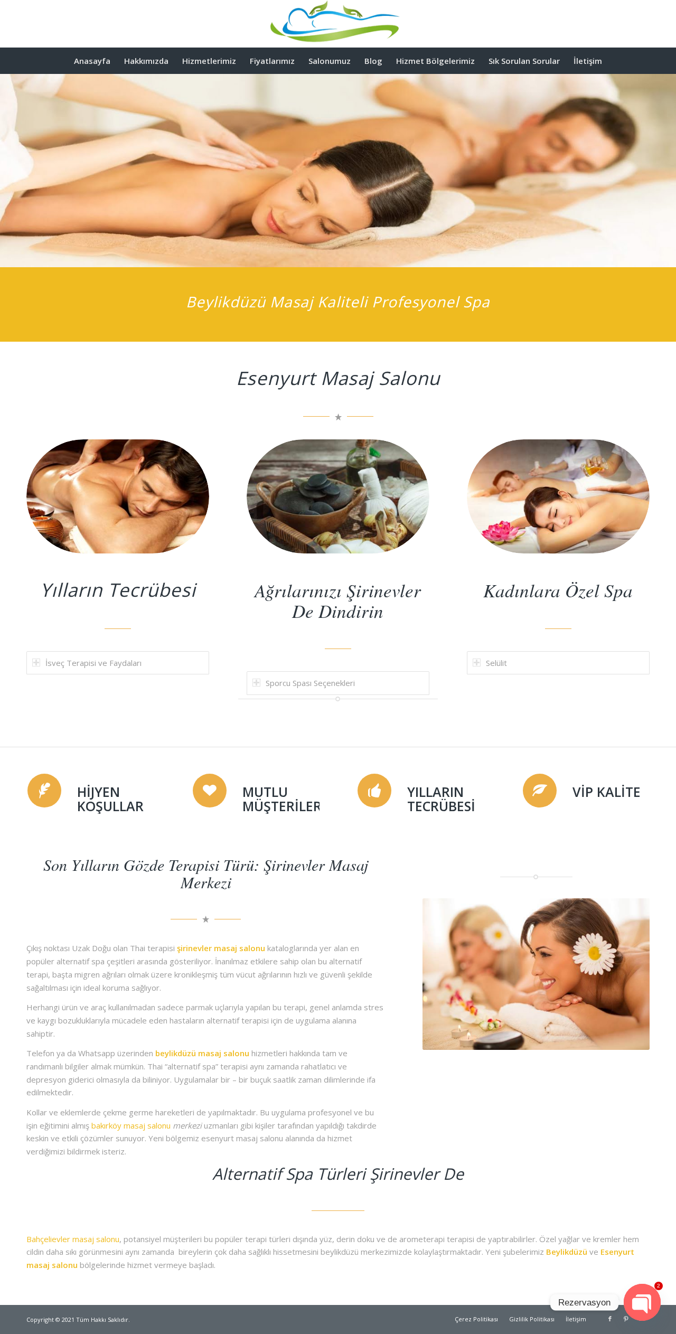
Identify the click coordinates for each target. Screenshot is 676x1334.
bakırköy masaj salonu (131, 1125)
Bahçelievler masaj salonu (72, 1239)
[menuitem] (92, 61)
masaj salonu (223, 1053)
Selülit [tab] (496, 662)
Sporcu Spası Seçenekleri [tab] (310, 683)
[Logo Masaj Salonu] (338, 24)
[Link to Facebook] (610, 1319)
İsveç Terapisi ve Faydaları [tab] (93, 662)
